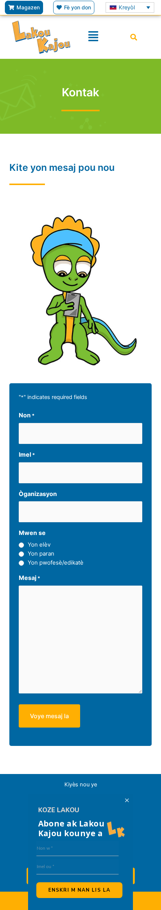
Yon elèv (39, 544)
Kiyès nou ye (80, 784)
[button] (134, 37)
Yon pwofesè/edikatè (55, 562)
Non (26, 415)
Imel (27, 454)
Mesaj (29, 577)
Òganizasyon (38, 494)
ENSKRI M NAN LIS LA (79, 890)
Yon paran (41, 553)
